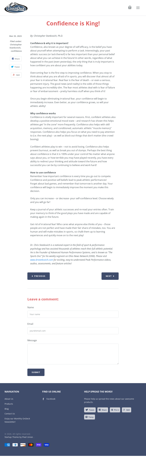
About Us (9, 398)
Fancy (91, 417)
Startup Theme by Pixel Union (19, 437)
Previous (39, 276)
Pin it (116, 410)
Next (109, 276)
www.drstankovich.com (42, 259)
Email (30, 323)
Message (32, 340)
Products (9, 403)
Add (128, 410)
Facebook (50, 398)
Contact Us (10, 413)
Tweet (91, 410)
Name (30, 307)
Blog (7, 408)
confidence (16, 51)
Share (104, 410)
